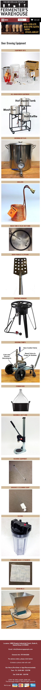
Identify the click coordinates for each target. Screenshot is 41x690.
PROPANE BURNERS (20, 298)
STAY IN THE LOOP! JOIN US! (19, 680)
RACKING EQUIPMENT (20, 459)
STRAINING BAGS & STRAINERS (20, 560)
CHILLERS (20, 182)
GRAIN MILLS (20, 589)
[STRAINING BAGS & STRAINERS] (20, 573)
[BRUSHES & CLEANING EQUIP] (20, 501)
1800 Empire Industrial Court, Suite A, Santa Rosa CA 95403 (24, 644)
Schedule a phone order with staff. (20, 662)
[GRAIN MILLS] (20, 610)
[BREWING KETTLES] (20, 159)
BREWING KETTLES (20, 138)
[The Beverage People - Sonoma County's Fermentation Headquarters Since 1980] (14, 16)
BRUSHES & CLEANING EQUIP (20, 487)
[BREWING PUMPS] (20, 363)
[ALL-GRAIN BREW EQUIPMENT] (20, 115)
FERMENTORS (20, 386)
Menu (6, 20)
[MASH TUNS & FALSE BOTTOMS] (20, 239)
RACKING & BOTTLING (20, 415)
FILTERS (20, 516)
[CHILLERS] (20, 203)
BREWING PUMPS (20, 342)
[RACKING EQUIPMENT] (20, 472)
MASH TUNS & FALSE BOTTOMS (20, 226)
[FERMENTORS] (20, 400)
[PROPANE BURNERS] (20, 319)
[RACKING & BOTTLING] (20, 436)
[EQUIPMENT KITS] (20, 71)
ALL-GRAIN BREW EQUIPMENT (20, 94)
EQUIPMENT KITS (20, 50)
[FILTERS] (20, 537)
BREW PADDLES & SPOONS (20, 254)
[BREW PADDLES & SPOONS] (20, 275)
